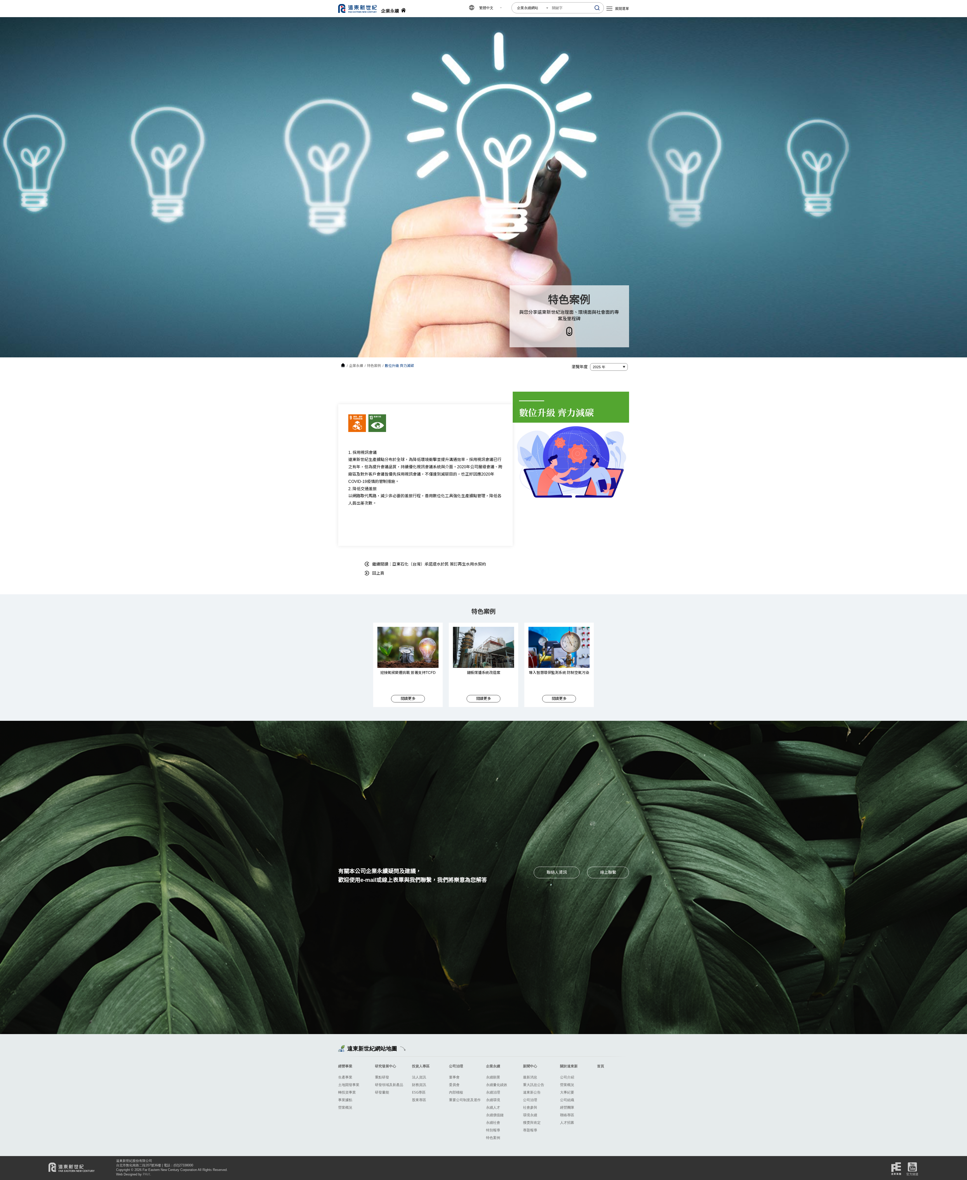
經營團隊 (567, 1107)
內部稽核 (456, 1092)
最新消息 (530, 1077)
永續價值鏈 (495, 1114)
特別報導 (493, 1130)
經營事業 (345, 1066)
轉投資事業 (347, 1092)
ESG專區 (419, 1092)
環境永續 (530, 1114)
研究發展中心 (385, 1066)
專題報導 (530, 1130)
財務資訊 (419, 1084)
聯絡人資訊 (557, 872)
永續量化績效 (496, 1084)
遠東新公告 (532, 1092)
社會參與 (530, 1107)
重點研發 (382, 1077)
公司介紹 (567, 1077)
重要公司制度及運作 (465, 1099)
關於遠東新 (569, 1066)
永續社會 (493, 1122)
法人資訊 (419, 1077)
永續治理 (493, 1092)
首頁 (600, 1066)
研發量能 (382, 1092)
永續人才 (493, 1107)
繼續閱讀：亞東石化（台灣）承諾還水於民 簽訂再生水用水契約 (429, 564)
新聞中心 (530, 1066)
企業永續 (493, 1066)
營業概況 (345, 1107)
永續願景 (493, 1077)
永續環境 (493, 1099)
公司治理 (456, 1066)
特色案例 (493, 1137)
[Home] (343, 366)
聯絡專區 (567, 1114)
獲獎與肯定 (532, 1122)
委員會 (454, 1084)
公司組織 (567, 1099)
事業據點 (345, 1099)
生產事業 (345, 1077)
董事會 (454, 1077)
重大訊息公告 (533, 1084)
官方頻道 (912, 1174)
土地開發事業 (348, 1084)
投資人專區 (421, 1066)
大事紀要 (567, 1092)
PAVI (146, 1174)
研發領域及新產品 (389, 1084)
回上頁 (378, 573)
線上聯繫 (608, 872)
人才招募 (567, 1122)
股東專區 (419, 1099)
